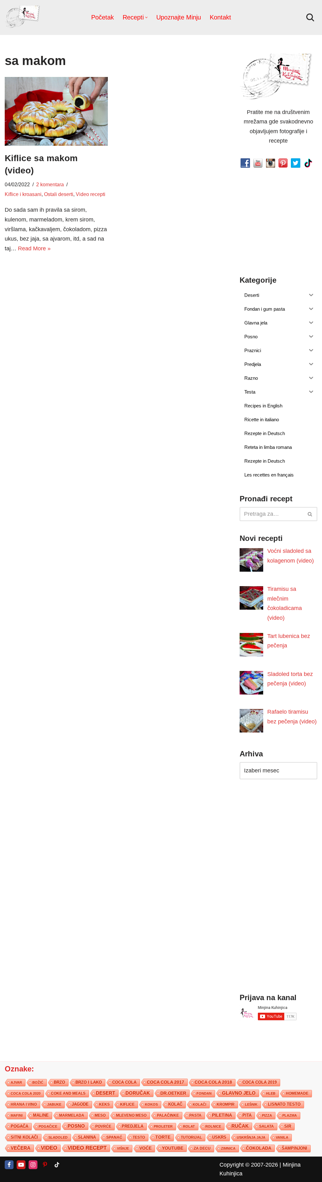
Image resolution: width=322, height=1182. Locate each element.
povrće (103, 1126)
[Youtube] (21, 1164)
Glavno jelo (239, 1092)
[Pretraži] (310, 17)
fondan (204, 1093)
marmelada (71, 1115)
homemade (297, 1093)
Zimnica (228, 1148)
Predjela (132, 1126)
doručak (137, 1092)
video (49, 1148)
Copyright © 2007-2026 (248, 1164)
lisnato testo (284, 1104)
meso (100, 1115)
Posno (76, 1125)
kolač (175, 1104)
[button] (146, 17)
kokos (151, 1104)
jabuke (54, 1104)
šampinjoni (294, 1148)
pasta (195, 1115)
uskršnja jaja (251, 1137)
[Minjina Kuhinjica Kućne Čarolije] (23, 17)
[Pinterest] (45, 1164)
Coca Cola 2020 (26, 1093)
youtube (172, 1147)
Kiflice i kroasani (23, 194)
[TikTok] (57, 1164)
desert (105, 1092)
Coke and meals (68, 1093)
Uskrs (219, 1137)
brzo (59, 1082)
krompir (226, 1104)
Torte (162, 1137)
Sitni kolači (24, 1137)
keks (104, 1104)
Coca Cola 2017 (165, 1081)
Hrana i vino (24, 1104)
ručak (240, 1125)
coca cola (124, 1082)
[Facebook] (9, 1164)
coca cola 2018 (213, 1082)
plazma (289, 1115)
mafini (17, 1115)
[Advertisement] (56, 302)
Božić (37, 1082)
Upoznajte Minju (178, 17)
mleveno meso (131, 1115)
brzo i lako (88, 1082)
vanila (282, 1137)
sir (287, 1126)
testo (139, 1137)
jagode (80, 1104)
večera (21, 1147)
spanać (114, 1137)
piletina (222, 1115)
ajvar (16, 1082)
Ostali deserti (58, 194)
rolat (189, 1126)
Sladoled (58, 1137)
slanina (87, 1137)
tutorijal (191, 1137)
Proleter (163, 1126)
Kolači (199, 1104)
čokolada (258, 1147)
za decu (202, 1148)
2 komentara (50, 184)
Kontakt (220, 17)
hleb (270, 1093)
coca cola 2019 (259, 1082)
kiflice (127, 1104)
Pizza (267, 1115)
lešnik (251, 1104)
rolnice (213, 1126)
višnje (123, 1148)
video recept (87, 1148)
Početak (102, 17)
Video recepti (90, 194)
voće (145, 1148)
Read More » (34, 248)
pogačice (48, 1126)
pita (247, 1115)
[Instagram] (33, 1164)
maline (41, 1115)
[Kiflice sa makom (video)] (56, 111)
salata (266, 1126)
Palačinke (168, 1115)
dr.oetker (173, 1092)
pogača (19, 1126)
